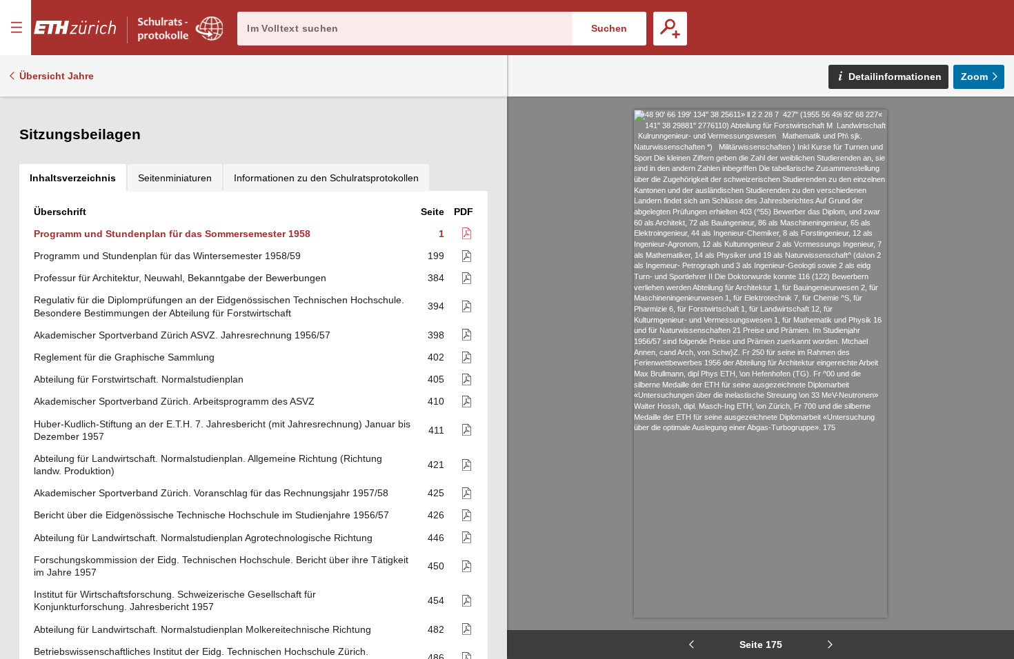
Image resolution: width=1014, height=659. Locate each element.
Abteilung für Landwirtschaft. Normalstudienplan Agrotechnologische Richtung (203, 537)
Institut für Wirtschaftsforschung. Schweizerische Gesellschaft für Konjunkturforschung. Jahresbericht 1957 (175, 600)
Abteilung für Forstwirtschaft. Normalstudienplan (138, 379)
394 (436, 306)
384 (436, 277)
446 (436, 537)
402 (436, 357)
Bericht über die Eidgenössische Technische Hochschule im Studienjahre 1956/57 (211, 514)
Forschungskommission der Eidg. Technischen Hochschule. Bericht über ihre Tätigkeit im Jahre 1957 (221, 566)
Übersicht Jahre (56, 75)
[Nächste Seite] (830, 644)
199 (436, 255)
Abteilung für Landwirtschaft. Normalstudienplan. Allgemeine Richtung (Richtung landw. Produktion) (208, 464)
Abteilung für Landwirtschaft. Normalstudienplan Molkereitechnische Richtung (202, 629)
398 (436, 335)
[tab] (72, 178)
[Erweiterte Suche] (670, 28)
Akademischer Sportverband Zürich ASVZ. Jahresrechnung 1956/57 (182, 335)
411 (436, 430)
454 (436, 600)
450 (436, 565)
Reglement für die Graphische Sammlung (124, 357)
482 (436, 629)
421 (436, 464)
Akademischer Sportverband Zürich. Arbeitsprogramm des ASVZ (174, 401)
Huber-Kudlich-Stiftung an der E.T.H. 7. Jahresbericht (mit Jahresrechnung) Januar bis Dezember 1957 (222, 430)
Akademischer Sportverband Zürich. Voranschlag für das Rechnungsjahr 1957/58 (211, 492)
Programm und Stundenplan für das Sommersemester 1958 (172, 233)
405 (436, 379)
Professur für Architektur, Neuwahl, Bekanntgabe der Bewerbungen (180, 277)
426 (436, 514)
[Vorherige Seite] (691, 644)
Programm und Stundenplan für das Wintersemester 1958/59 (167, 255)
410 (436, 401)
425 (436, 492)
